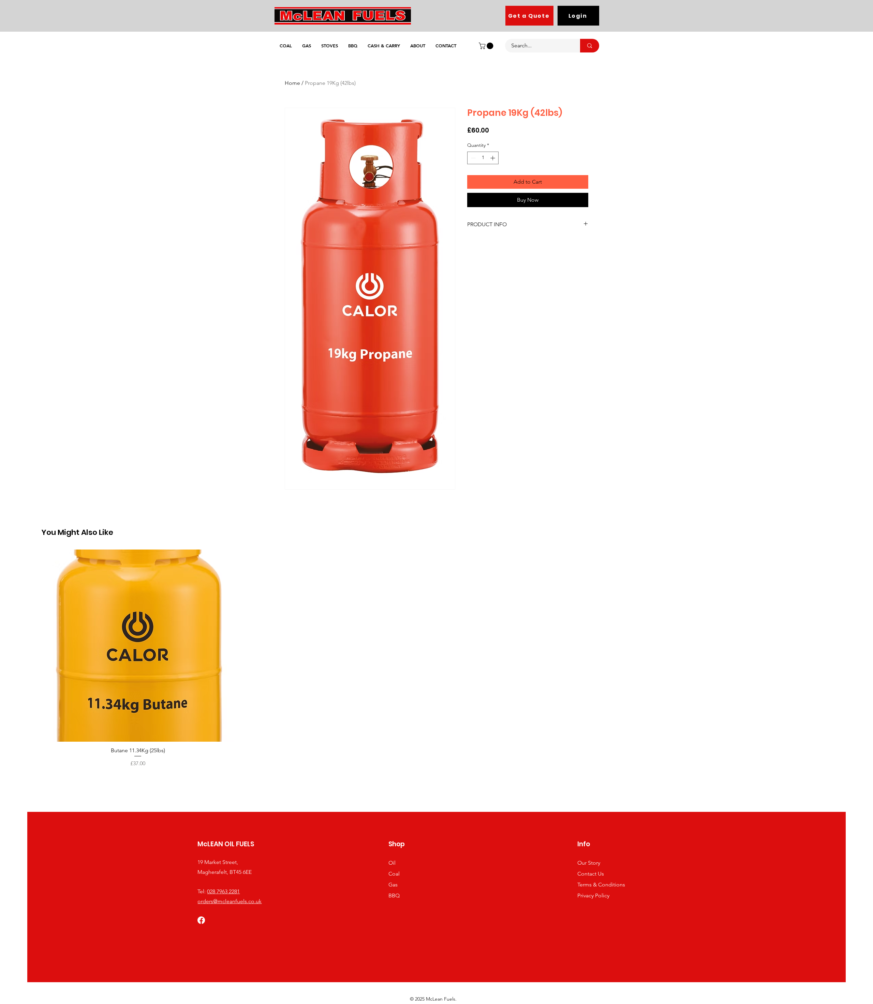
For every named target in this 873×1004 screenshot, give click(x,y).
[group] (436, 658)
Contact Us (590, 873)
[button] (487, 46)
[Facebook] (201, 920)
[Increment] (493, 158)
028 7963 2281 (223, 891)
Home (292, 83)
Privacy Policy (593, 895)
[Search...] (589, 45)
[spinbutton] (483, 158)
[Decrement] (472, 158)
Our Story (588, 863)
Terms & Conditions (601, 884)
